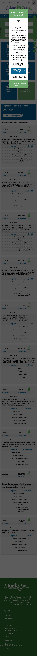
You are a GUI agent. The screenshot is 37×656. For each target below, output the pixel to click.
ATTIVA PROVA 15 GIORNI (18, 71)
